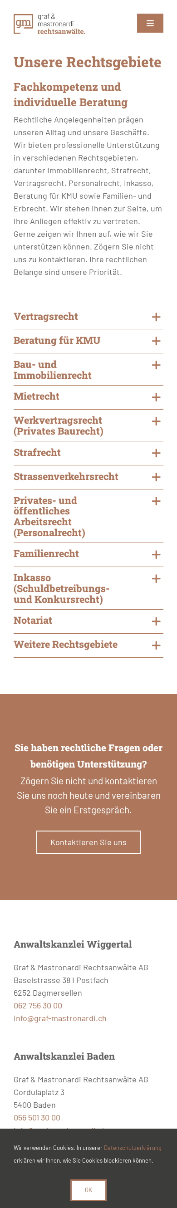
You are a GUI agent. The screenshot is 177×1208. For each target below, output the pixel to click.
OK (88, 1189)
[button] (88, 317)
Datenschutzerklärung (133, 1147)
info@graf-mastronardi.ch (60, 1018)
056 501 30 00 (37, 1117)
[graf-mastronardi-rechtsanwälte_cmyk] (49, 18)
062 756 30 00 (38, 1005)
